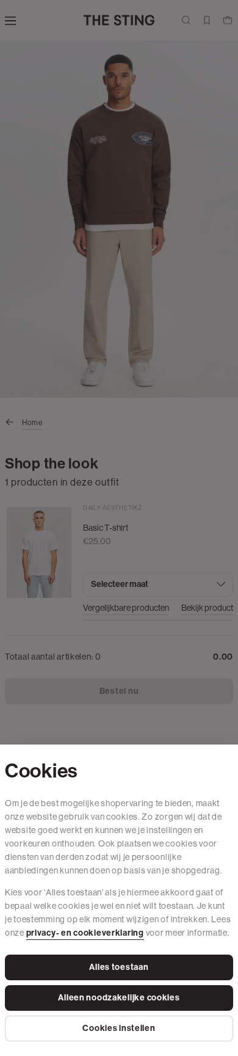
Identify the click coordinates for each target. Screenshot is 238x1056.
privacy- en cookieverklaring (85, 933)
